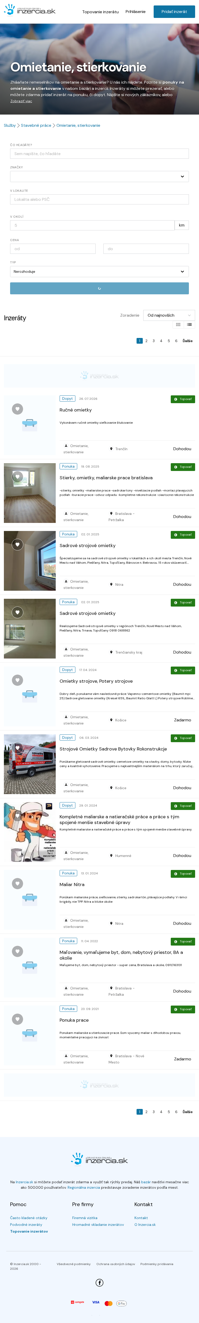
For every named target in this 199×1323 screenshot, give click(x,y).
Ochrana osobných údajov (115, 1264)
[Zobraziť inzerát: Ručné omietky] (32, 425)
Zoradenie (129, 315)
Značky (16, 167)
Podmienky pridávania (156, 1264)
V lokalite (19, 191)
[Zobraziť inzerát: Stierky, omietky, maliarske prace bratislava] (32, 493)
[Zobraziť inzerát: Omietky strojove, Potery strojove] (32, 696)
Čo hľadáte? (21, 145)
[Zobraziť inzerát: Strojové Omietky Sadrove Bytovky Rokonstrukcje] (32, 764)
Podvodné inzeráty (26, 1224)
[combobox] (99, 199)
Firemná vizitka (84, 1217)
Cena (14, 240)
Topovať (186, 399)
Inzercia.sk (24, 1182)
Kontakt (141, 1217)
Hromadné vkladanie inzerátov (98, 1224)
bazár (146, 1182)
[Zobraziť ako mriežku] (178, 325)
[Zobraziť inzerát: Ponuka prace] (32, 1035)
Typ (13, 262)
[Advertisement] (99, 376)
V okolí (16, 217)
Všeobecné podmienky (74, 1264)
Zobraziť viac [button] (21, 101)
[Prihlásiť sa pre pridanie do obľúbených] (17, 409)
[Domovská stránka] (30, 11)
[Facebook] (99, 1283)
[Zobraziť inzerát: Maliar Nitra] (32, 900)
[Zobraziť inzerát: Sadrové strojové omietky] (32, 561)
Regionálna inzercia (84, 1187)
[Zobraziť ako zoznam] (189, 325)
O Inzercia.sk (145, 1224)
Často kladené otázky (28, 1217)
